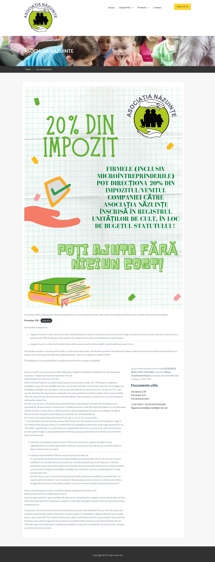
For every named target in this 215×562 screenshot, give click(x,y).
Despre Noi (125, 7)
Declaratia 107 (138, 395)
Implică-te (182, 6)
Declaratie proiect (140, 398)
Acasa (111, 7)
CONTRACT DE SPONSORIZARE (148, 404)
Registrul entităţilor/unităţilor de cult (149, 407)
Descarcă (46, 320)
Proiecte (142, 7)
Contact (157, 7)
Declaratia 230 (138, 391)
